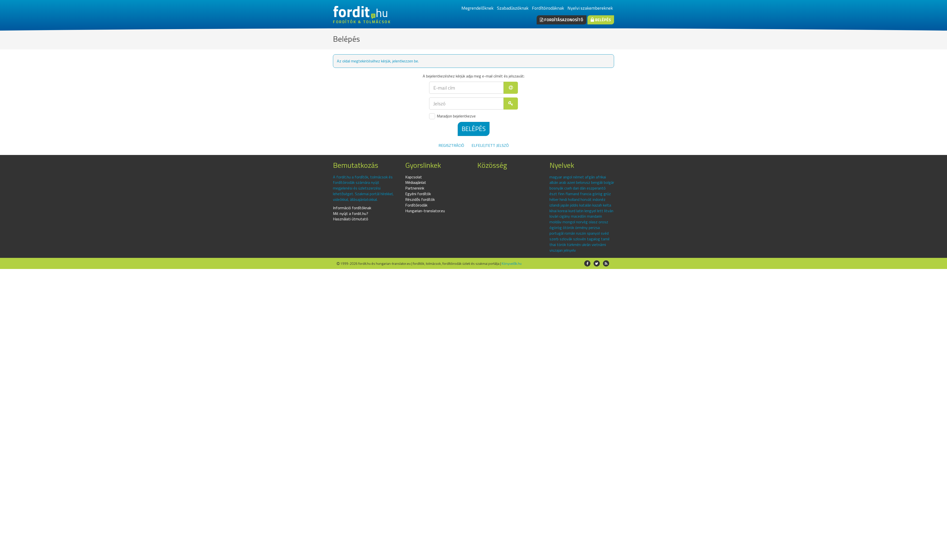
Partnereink (414, 188)
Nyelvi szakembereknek (590, 8)
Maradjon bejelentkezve (456, 116)
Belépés (602, 20)
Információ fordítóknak (352, 208)
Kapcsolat (413, 177)
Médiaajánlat (415, 182)
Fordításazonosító (563, 20)
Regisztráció (451, 145)
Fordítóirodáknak (548, 8)
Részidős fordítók (420, 199)
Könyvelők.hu (512, 263)
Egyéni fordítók (418, 194)
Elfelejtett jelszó (490, 145)
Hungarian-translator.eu (425, 211)
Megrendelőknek (477, 8)
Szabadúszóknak (512, 8)
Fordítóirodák (416, 205)
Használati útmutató (350, 219)
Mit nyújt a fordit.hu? (350, 213)
